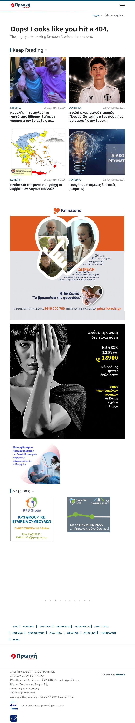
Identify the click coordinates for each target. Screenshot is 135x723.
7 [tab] (75, 600)
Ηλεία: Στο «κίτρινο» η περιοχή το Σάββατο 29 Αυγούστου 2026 (36, 186)
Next (127, 547)
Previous (7, 547)
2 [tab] (50, 600)
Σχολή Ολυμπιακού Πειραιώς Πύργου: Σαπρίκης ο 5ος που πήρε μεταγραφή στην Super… (96, 116)
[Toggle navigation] (122, 5)
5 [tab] (65, 600)
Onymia (120, 674)
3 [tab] (55, 600)
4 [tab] (60, 600)
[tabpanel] (96, 522)
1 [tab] (45, 600)
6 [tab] (70, 600)
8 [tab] (79, 600)
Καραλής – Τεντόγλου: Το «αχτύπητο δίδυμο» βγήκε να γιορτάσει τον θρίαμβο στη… (32, 116)
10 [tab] (89, 600)
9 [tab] (84, 600)
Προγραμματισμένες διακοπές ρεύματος (92, 186)
